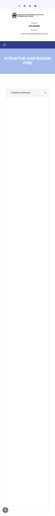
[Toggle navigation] (4, 44)
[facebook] (25, 6)
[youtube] (35, 6)
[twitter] (30, 6)
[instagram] (19, 6)
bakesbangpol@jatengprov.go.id (34, 34)
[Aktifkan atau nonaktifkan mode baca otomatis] (5, 510)
